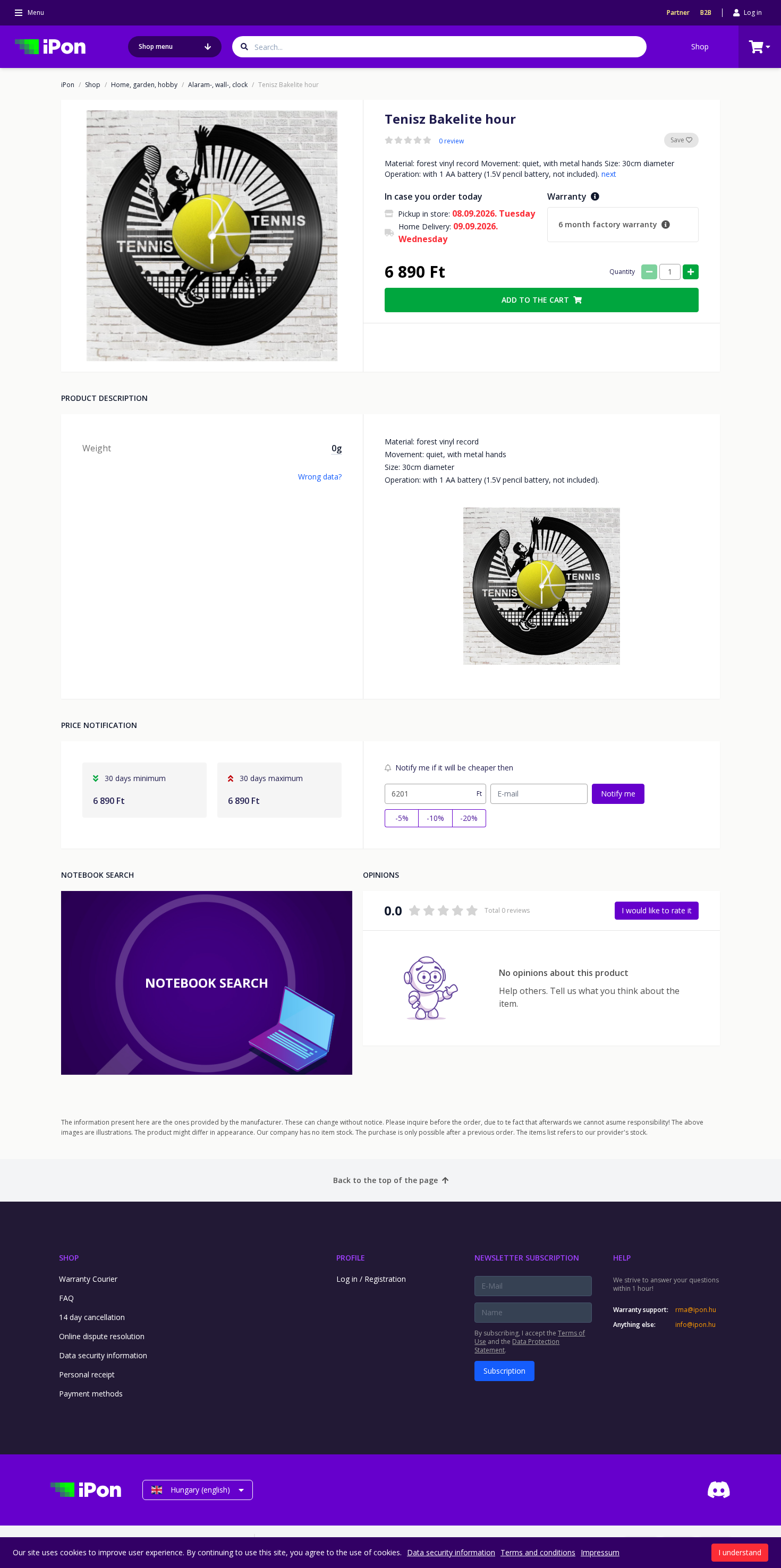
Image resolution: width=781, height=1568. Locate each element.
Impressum (600, 1552)
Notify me (618, 794)
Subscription (504, 1371)
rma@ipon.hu (695, 1310)
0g (337, 448)
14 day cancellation (92, 1317)
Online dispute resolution (102, 1336)
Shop (700, 46)
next (608, 174)
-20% (469, 818)
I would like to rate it (657, 910)
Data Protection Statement (516, 1346)
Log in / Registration (371, 1279)
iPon (67, 85)
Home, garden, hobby (144, 85)
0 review (451, 141)
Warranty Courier (88, 1279)
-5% (402, 818)
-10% (435, 818)
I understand (739, 1552)
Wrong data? (320, 477)
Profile (350, 1258)
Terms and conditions (537, 1552)
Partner (678, 12)
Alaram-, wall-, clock (218, 85)
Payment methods (91, 1394)
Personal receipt (87, 1374)
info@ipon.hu (695, 1325)
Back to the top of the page (385, 1180)
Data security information (103, 1355)
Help (622, 1258)
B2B (705, 12)
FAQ (66, 1298)
